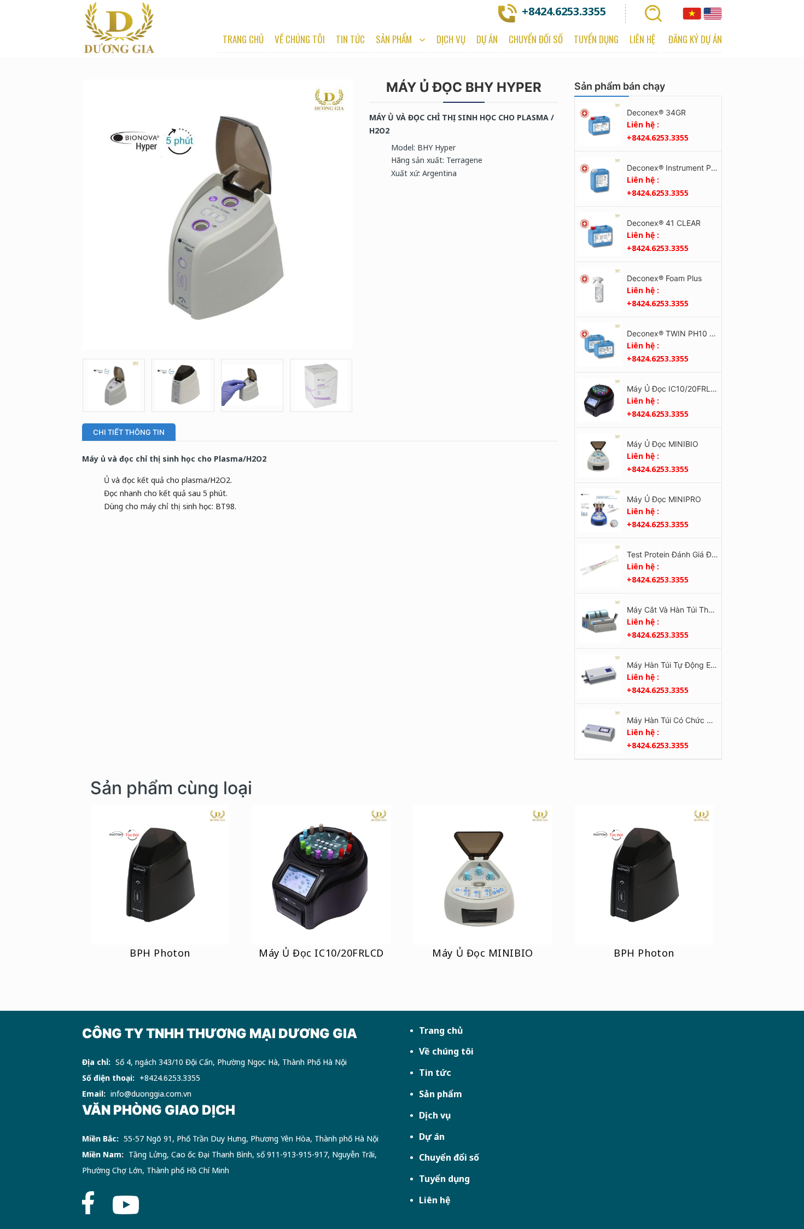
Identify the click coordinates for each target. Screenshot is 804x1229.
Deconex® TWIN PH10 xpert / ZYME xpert (702, 333)
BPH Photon (160, 952)
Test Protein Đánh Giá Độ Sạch (681, 554)
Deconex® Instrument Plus (674, 167)
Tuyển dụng (444, 1179)
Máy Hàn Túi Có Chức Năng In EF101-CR (699, 720)
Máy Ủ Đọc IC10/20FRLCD (674, 388)
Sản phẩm (440, 1094)
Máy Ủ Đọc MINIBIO (662, 444)
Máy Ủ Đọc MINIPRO (664, 499)
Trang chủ (441, 1030)
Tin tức (435, 1073)
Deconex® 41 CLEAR (664, 223)
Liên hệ (435, 1200)
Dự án (432, 1137)
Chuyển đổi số (449, 1157)
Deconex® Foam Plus (664, 278)
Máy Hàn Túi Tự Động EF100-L (681, 664)
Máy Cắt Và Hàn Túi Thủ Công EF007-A (697, 609)
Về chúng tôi (446, 1051)
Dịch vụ (435, 1115)
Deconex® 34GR (656, 112)
